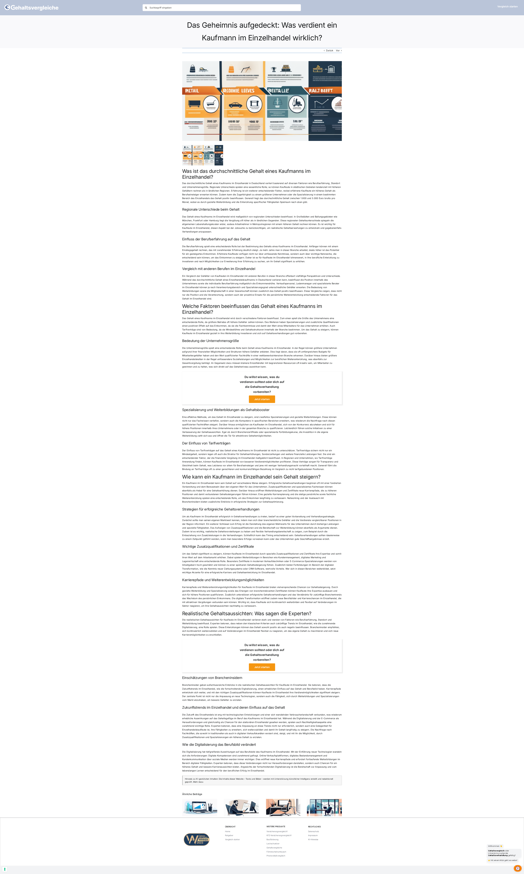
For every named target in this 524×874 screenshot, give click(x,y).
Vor (338, 50)
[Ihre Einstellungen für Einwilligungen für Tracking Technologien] (4, 869)
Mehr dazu (198, 782)
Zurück (329, 50)
